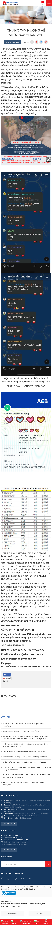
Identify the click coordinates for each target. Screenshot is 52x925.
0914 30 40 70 (17, 838)
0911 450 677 (13, 835)
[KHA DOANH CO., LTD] (10, 3)
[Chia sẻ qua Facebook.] (7, 675)
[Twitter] (41, 42)
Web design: (6, 906)
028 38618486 (30, 814)
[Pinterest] (46, 42)
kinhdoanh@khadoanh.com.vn (15, 842)
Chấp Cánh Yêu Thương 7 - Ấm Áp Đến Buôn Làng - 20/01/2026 (25, 757)
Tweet (5, 681)
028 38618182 (19, 814)
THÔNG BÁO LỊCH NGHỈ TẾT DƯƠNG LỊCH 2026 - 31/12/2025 (24, 762)
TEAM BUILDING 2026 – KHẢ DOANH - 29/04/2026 (21, 731)
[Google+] (36, 42)
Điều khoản (12, 913)
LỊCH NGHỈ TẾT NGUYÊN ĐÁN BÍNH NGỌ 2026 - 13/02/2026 (24, 751)
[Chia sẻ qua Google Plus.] (7, 678)
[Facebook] (32, 42)
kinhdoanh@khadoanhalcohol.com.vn (24, 816)
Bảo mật (40, 913)
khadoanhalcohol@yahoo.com (21, 818)
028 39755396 (42, 814)
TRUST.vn (16, 906)
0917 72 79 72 (22, 840)
